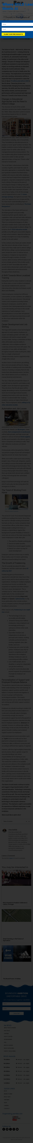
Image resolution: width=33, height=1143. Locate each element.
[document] (16, 571)
